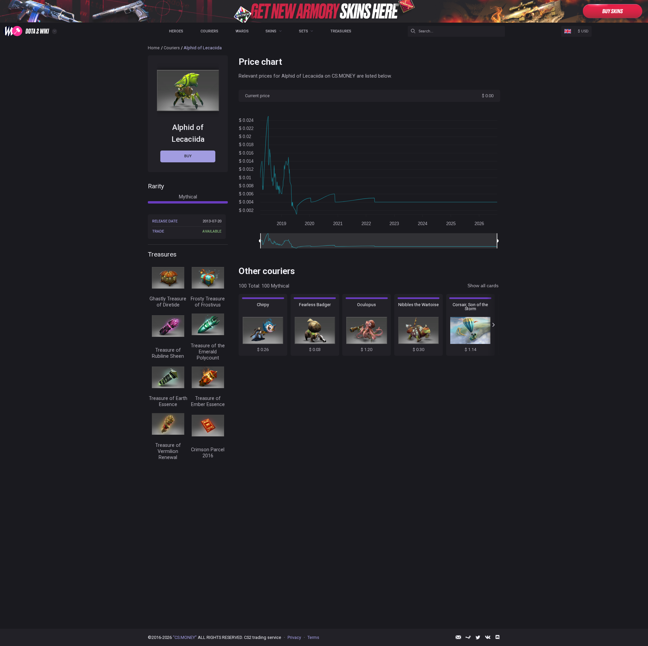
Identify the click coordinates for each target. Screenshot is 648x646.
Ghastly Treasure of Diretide (168, 302)
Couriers (209, 31)
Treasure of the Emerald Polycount (208, 352)
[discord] (497, 637)
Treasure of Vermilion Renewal (168, 451)
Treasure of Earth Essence (168, 401)
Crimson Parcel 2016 (207, 453)
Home (154, 47)
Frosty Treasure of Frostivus (208, 302)
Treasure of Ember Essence (208, 401)
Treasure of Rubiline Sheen (168, 353)
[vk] (487, 637)
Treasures (340, 31)
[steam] (468, 637)
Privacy (294, 637)
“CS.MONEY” (185, 637)
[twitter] (478, 637)
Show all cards (482, 285)
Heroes (176, 31)
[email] (458, 637)
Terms (313, 637)
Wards (242, 31)
